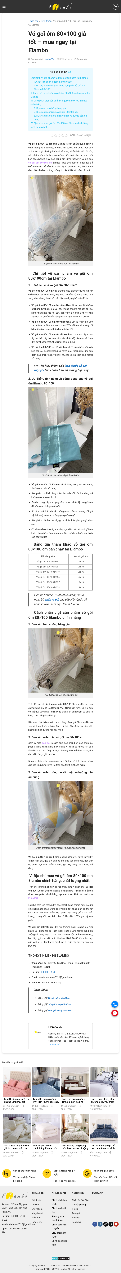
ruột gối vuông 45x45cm (59, 1004)
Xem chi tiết (54, 1044)
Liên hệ (35, 1204)
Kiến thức (36, 1217)
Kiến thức (46, 21)
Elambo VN (49, 59)
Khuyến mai (37, 1213)
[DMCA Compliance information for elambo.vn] (61, 1258)
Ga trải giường (79, 1204)
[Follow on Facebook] (94, 1224)
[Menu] (4, 6)
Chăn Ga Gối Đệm (80, 1200)
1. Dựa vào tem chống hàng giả (50, 108)
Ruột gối (76, 1213)
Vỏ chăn (76, 1217)
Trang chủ (33, 21)
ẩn (69, 71)
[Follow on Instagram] (100, 1224)
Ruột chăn (77, 1222)
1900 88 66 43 (48, 972)
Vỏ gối (75, 1209)
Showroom (37, 1209)
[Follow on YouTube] (116, 1224)
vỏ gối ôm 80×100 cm (40, 162)
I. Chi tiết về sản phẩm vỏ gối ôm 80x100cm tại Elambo (59, 78)
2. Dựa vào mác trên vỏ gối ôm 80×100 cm (56, 112)
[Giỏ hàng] (115, 7)
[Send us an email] (110, 1224)
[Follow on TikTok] (105, 1224)
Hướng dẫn (37, 1222)
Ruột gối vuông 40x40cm (59, 1010)
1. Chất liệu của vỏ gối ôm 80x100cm (53, 81)
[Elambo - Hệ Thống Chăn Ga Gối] (60, 6)
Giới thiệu (36, 1200)
